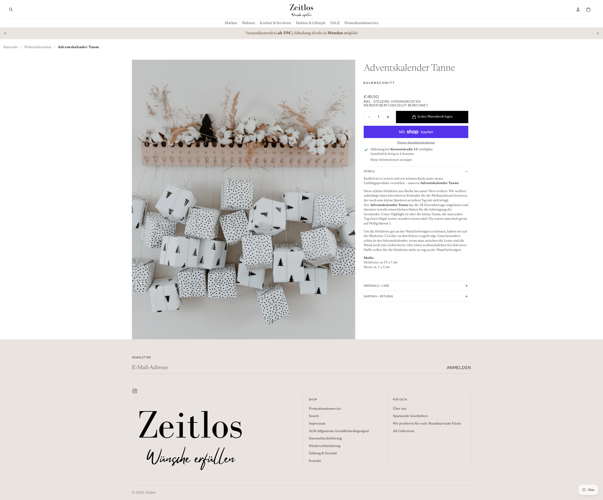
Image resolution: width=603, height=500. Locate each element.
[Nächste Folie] (598, 33)
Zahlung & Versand (323, 453)
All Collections (403, 431)
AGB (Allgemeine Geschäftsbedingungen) (339, 431)
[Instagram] (135, 391)
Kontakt (315, 461)
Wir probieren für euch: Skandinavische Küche (427, 423)
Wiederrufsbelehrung (324, 446)
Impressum (317, 423)
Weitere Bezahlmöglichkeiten (416, 142)
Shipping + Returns (378, 296)
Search (314, 416)
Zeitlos (150, 493)
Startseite (10, 47)
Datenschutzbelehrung (325, 438)
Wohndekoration (37, 47)
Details (369, 171)
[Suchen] (11, 9)
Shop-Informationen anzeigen (391, 159)
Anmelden (459, 367)
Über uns (399, 409)
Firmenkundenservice (325, 409)
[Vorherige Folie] (5, 33)
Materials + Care (376, 286)
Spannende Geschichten (410, 416)
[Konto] (578, 9)
